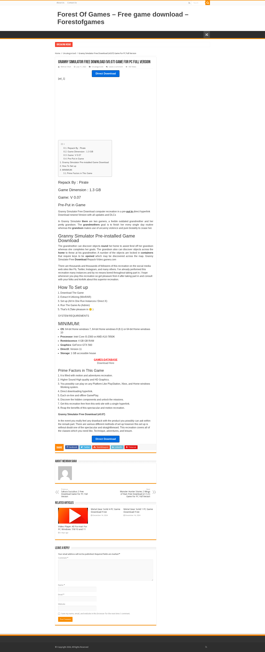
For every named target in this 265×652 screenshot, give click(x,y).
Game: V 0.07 (74, 155)
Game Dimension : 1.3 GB (80, 151)
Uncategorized (69, 53)
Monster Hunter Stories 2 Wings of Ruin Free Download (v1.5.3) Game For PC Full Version (135, 493)
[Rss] (189, 3)
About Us (60, 3)
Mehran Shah (66, 67)
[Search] (207, 2)
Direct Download (106, 73)
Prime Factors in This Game (79, 173)
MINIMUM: (67, 170)
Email (61, 594)
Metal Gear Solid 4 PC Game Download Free (105, 510)
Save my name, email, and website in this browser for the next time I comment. (95, 613)
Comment (63, 558)
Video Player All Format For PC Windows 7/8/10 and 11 (72, 528)
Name (61, 585)
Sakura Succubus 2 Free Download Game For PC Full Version (74, 493)
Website (61, 604)
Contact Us (72, 3)
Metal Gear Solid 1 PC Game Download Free (138, 510)
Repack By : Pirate (77, 148)
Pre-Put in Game (76, 159)
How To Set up (69, 166)
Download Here (105, 363)
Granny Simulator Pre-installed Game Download (85, 162)
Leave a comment (116, 67)
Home (57, 53)
